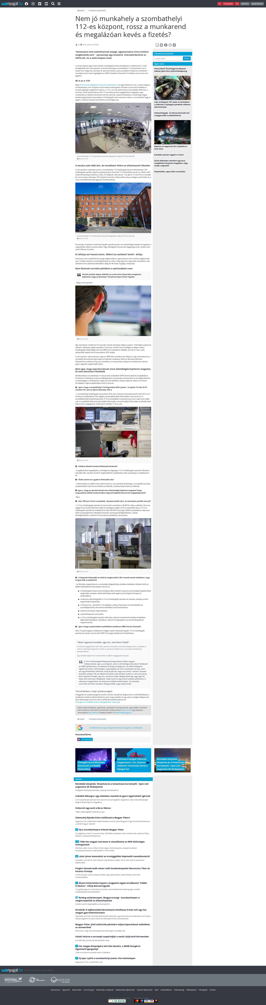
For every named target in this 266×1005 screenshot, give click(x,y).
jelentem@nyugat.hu (124, 712)
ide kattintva (93, 712)
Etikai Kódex (76, 990)
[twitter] (40, 3)
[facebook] (26, 3)
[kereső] (53, 3)
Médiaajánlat (191, 990)
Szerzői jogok (89, 990)
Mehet (186, 58)
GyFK (156, 990)
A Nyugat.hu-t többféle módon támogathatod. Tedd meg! (97, 702)
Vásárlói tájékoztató (145, 990)
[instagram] (33, 3)
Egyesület (66, 990)
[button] (59, 3)
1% (237, 4)
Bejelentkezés (257, 4)
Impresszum (55, 990)
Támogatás (228, 4)
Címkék (81, 719)
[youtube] (46, 3)
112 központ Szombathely (97, 10)
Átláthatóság (179, 990)
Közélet (81, 10)
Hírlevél (212, 990)
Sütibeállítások (166, 990)
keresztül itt (126, 710)
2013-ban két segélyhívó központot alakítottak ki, (98, 85)
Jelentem (245, 4)
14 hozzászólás (86, 739)
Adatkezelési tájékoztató (125, 990)
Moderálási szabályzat (105, 990)
